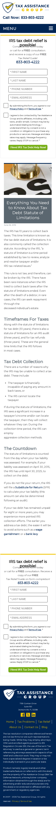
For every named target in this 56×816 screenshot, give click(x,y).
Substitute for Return (29, 487)
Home (10, 721)
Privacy (15, 801)
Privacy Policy (17, 109)
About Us (15, 727)
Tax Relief (44, 721)
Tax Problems (26, 721)
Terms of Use (34, 109)
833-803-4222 (32, 17)
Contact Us (31, 727)
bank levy (32, 534)
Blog (44, 727)
